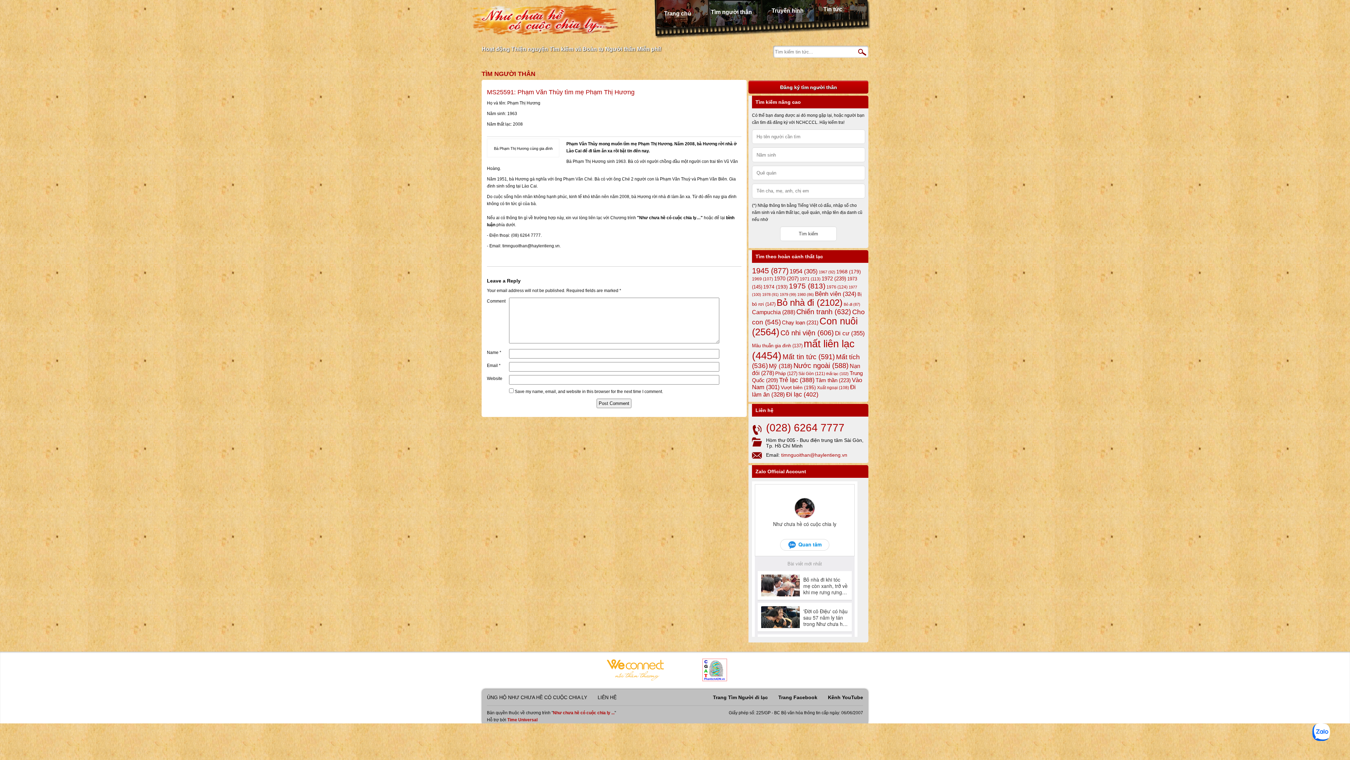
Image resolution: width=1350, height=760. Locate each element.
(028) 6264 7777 (805, 427)
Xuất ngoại (833, 387)
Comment (496, 301)
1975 (807, 286)
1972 (834, 278)
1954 (804, 271)
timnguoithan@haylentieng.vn (814, 455)
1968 (848, 271)
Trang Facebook (797, 697)
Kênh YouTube (845, 697)
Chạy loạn (800, 322)
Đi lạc (802, 394)
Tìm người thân (731, 12)
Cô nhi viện (807, 333)
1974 (775, 287)
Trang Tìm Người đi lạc (740, 697)
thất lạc (837, 374)
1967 (827, 272)
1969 (762, 279)
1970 (786, 278)
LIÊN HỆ (607, 697)
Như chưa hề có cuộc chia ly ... (584, 712)
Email (494, 365)
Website (494, 378)
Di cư (850, 333)
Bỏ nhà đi (810, 303)
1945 (770, 270)
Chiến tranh (823, 312)
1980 (805, 294)
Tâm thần (833, 380)
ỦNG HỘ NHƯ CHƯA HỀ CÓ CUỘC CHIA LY (537, 697)
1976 (837, 287)
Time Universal (522, 719)
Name (494, 352)
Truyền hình (788, 11)
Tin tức (832, 9)
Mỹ (780, 366)
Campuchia (773, 312)
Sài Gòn (811, 373)
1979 (788, 294)
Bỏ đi (852, 304)
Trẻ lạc (797, 380)
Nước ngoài (821, 365)
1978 (770, 294)
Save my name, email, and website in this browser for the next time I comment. (589, 391)
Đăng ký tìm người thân (808, 87)
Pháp (786, 373)
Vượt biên (798, 387)
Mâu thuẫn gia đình (777, 345)
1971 (810, 279)
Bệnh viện (835, 294)
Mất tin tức (809, 357)
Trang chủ (677, 14)
